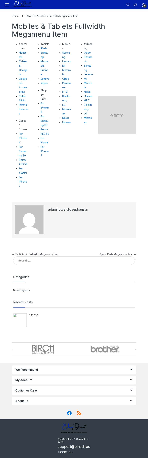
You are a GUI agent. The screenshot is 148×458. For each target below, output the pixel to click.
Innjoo (44, 83)
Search (128, 5)
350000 (33, 315)
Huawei (66, 122)
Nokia (65, 117)
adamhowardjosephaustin (68, 209)
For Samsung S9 (23, 151)
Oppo (65, 78)
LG (63, 104)
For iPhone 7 (23, 181)
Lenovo (45, 78)
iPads (44, 48)
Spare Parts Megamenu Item (117, 254)
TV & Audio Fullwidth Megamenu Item (35, 254)
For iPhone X (23, 138)
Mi (63, 65)
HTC (65, 91)
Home (15, 16)
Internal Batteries (23, 109)
